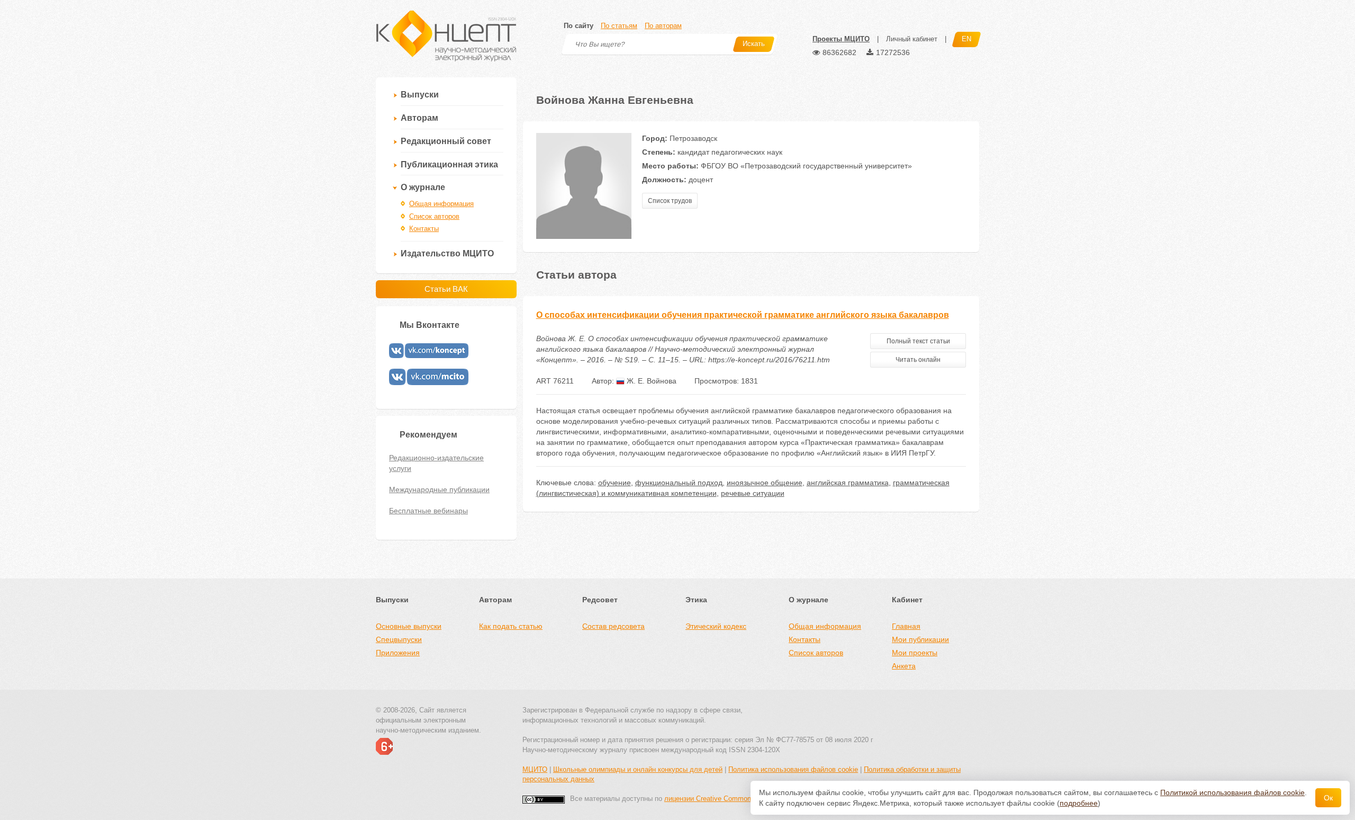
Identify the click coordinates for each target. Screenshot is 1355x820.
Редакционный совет (446, 141)
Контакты (424, 229)
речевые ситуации (752, 493)
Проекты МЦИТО (841, 39)
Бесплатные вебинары (428, 510)
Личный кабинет (911, 39)
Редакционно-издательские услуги (436, 463)
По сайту (578, 26)
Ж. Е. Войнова (650, 381)
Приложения (398, 652)
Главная (906, 626)
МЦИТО (534, 769)
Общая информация (441, 204)
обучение (614, 482)
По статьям (619, 26)
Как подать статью (511, 626)
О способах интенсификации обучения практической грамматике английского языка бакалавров (742, 314)
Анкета (904, 666)
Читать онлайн (918, 359)
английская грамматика (848, 482)
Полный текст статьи (918, 341)
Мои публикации (920, 639)
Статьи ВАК (446, 288)
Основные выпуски (408, 626)
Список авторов (434, 216)
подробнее (1079, 803)
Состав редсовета (613, 626)
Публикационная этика (449, 164)
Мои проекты (914, 652)
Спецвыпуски (399, 639)
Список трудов (670, 200)
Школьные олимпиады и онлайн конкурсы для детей (637, 769)
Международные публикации (439, 489)
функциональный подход (678, 482)
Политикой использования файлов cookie (1232, 792)
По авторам (663, 26)
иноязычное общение (764, 482)
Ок (1328, 798)
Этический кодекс (715, 626)
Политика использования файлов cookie (793, 769)
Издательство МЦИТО (447, 253)
